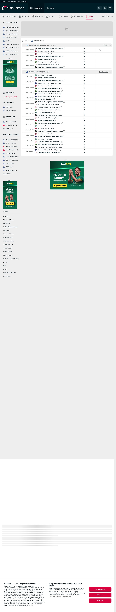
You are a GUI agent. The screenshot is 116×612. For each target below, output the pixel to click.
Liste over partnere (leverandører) (60, 596)
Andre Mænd (39, 41)
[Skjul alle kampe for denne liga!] (110, 45)
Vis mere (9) (7, 128)
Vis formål (100, 601)
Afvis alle (100, 595)
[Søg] (99, 8)
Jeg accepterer (100, 589)
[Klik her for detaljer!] (67, 49)
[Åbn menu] (110, 8)
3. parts (31, 605)
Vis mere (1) (7, 173)
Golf (26, 41)
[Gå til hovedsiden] (14, 8)
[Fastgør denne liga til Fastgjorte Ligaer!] (55, 45)
